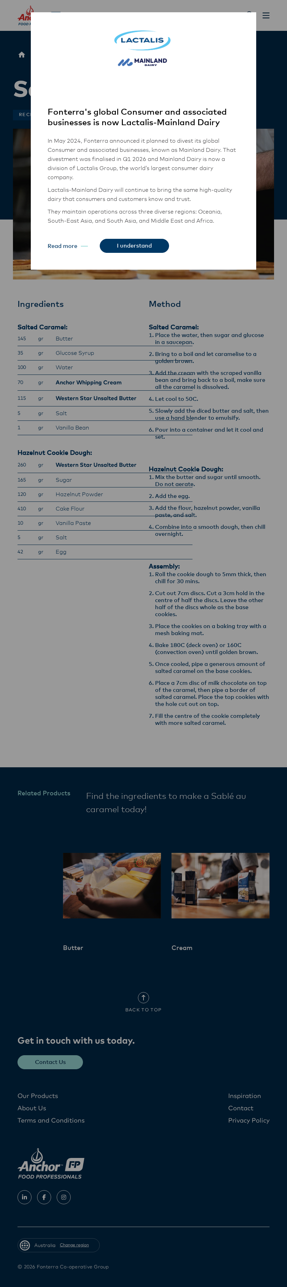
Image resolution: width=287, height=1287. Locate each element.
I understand (134, 246)
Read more (62, 246)
